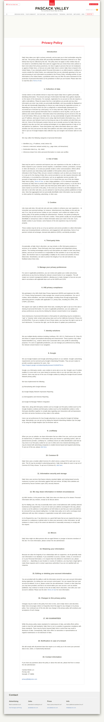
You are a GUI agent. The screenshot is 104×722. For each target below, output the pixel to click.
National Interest (52, 14)
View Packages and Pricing (15, 707)
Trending (62, 14)
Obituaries (76, 14)
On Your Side (41, 14)
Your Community (30, 14)
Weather (69, 14)
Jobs (82, 14)
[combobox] (13, 4)
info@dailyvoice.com (71, 707)
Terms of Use (37, 80)
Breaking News (19, 14)
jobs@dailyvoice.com (33, 707)
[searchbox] (14, 4)
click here (44, 447)
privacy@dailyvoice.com (29, 679)
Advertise (89, 14)
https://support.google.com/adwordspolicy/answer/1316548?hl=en (42, 365)
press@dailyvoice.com (52, 707)
